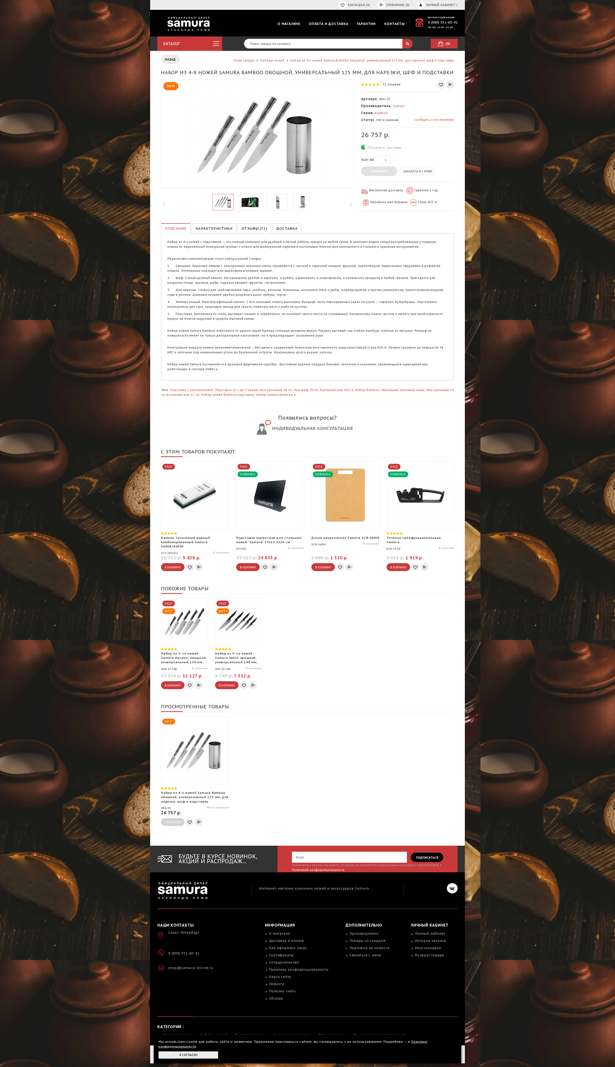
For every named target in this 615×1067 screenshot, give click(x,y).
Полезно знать (282, 991)
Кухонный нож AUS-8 (336, 390)
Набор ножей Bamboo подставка (227, 395)
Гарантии (366, 24)
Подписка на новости (370, 948)
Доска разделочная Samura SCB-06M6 (345, 538)
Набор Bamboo (367, 390)
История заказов (430, 941)
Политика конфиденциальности (299, 969)
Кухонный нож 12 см (183, 395)
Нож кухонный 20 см (276, 390)
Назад (170, 59)
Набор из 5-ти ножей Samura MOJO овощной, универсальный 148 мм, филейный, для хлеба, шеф (236, 658)
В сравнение (450, 84)
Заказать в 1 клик (417, 171)
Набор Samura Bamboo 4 (275, 395)
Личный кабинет (430, 933)
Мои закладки (428, 948)
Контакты (394, 24)
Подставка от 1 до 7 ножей (236, 390)
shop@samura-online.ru (191, 968)
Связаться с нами (365, 955)
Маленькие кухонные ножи (402, 390)
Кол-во (367, 159)
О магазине (288, 24)
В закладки (441, 84)
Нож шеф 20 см (306, 390)
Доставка (286, 228)
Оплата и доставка (328, 24)
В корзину (379, 171)
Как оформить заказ (288, 948)
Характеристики (214, 228)
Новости (277, 984)
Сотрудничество (284, 962)
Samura (399, 106)
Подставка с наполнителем (191, 390)
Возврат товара (429, 955)
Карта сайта (280, 977)
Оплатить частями (384, 147)
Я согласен (188, 1055)
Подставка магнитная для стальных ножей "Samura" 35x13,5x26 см (269, 540)
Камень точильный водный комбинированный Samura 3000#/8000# (185, 542)
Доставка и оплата (286, 941)
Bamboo (381, 113)
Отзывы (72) (254, 228)
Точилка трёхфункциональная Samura (414, 540)
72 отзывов (391, 84)
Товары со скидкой (368, 941)
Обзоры (276, 998)
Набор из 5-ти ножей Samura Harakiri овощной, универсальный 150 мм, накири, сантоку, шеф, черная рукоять (183, 658)
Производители (364, 933)
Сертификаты (281, 955)
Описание (175, 228)
